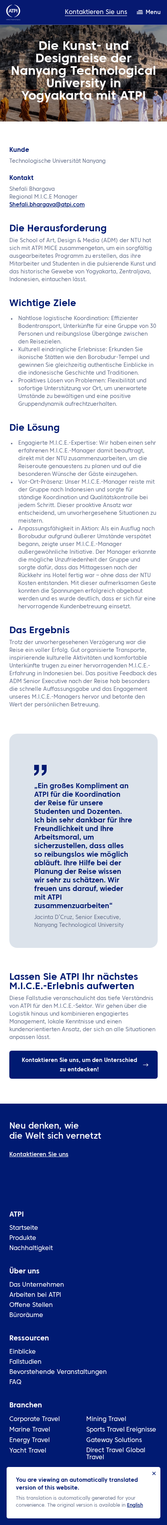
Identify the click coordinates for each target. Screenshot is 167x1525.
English (135, 1505)
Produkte (22, 1238)
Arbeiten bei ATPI (35, 1295)
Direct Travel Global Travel (115, 1454)
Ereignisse (141, 1430)
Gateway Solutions (114, 1440)
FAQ (15, 1382)
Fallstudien (25, 1362)
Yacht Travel (27, 1451)
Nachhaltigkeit (31, 1248)
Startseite (23, 1228)
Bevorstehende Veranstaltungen (58, 1372)
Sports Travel (105, 1430)
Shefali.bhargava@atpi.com (47, 205)
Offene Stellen (31, 1305)
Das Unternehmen (36, 1285)
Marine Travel (29, 1430)
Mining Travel (106, 1419)
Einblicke (22, 1352)
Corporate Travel (34, 1419)
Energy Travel (29, 1440)
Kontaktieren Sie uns (96, 12)
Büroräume (26, 1315)
